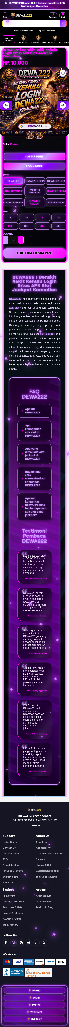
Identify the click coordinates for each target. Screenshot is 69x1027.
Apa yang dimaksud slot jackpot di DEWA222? (34, 453)
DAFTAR (36, 1004)
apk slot (14, 307)
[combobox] (31, 23)
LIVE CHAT (36, 1019)
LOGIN (36, 997)
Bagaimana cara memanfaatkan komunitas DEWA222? (35, 478)
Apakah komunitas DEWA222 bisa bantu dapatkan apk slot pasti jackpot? (35, 507)
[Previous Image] (6, 105)
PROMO (36, 990)
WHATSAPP (36, 1011)
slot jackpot (47, 334)
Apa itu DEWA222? (32, 411)
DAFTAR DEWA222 (34, 252)
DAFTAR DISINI (34, 156)
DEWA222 (15, 299)
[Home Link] (22, 15)
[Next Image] (63, 105)
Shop (5, 17)
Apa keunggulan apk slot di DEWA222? (33, 430)
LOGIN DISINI (34, 166)
